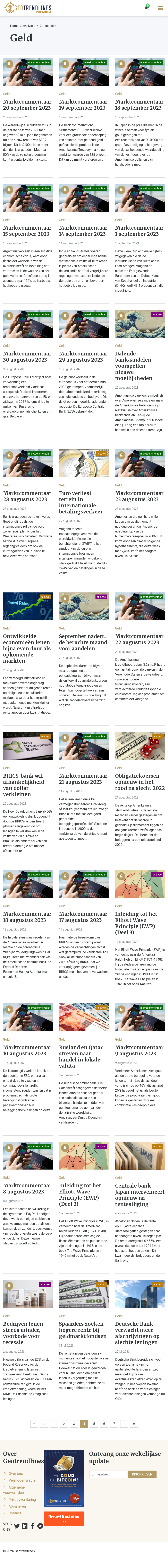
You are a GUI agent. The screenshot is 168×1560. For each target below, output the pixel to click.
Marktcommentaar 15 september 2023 (27, 231)
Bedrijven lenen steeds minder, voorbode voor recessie (23, 1333)
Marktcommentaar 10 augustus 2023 (27, 1051)
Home (14, 26)
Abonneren (17, 1506)
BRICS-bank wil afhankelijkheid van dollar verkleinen (23, 785)
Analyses (29, 26)
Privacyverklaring (22, 1500)
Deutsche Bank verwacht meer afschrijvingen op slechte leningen (137, 1333)
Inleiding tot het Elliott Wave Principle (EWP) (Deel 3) (136, 923)
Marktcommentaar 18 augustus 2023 (27, 917)
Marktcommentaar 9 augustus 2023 (139, 1051)
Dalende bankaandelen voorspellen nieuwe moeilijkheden (133, 366)
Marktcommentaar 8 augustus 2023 (27, 1189)
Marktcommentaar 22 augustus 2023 (139, 639)
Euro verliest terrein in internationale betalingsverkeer (81, 502)
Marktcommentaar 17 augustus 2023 (83, 917)
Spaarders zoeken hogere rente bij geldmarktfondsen (83, 1330)
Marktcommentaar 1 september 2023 (139, 231)
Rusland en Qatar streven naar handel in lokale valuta (81, 1057)
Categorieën (48, 26)
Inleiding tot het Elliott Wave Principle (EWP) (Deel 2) (80, 1195)
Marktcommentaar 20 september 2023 (27, 105)
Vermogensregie (22, 1480)
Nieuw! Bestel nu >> (63, 1519)
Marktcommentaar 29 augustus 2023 (83, 357)
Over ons (16, 1474)
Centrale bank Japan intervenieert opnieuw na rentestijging (140, 1195)
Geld (6, 94)
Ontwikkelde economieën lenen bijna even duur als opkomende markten (27, 648)
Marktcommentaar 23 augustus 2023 (139, 496)
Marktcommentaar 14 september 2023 (83, 231)
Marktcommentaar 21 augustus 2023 (83, 779)
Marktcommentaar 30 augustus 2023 (27, 357)
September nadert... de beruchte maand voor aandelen (83, 642)
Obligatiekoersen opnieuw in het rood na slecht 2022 (140, 782)
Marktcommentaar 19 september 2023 (83, 105)
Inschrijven (142, 1474)
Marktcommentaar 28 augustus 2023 (27, 496)
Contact (15, 1513)
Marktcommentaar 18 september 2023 (139, 105)
